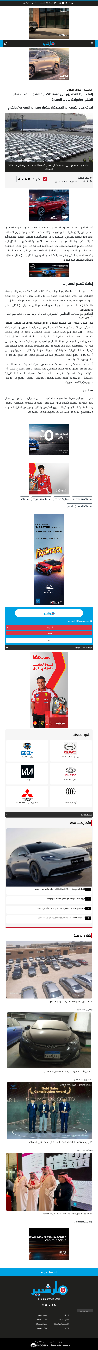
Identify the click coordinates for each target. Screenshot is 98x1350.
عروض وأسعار (42, 1315)
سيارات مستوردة (42, 499)
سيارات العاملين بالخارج (79, 506)
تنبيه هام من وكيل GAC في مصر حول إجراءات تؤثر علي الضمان (61, 908)
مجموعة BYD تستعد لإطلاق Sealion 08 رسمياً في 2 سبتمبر (61, 917)
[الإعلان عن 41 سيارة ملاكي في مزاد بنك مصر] (49, 970)
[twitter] (66, 3)
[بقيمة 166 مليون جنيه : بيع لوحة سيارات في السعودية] (49, 1182)
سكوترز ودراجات (41, 1324)
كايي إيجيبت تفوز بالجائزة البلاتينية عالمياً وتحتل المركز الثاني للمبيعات (60, 1142)
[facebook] (69, 3)
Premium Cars (42, 1319)
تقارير (67, 1328)
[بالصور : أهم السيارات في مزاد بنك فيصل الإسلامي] (49, 1040)
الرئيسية (88, 90)
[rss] (72, 3)
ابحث (49, 640)
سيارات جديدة (62, 499)
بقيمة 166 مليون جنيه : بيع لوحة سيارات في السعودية (67, 1214)
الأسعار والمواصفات (61, 1324)
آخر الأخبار (65, 1315)
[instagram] (60, 3)
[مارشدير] (48, 43)
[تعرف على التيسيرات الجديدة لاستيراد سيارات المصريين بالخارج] (26, 179)
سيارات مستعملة (82, 499)
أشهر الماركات (81, 735)
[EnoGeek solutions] (39, 1345)
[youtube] (63, 3)
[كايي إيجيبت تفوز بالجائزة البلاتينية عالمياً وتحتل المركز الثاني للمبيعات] (49, 1110)
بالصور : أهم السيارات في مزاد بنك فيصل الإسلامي (67, 1071)
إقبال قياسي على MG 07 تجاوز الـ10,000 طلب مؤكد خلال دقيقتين (59, 889)
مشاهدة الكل (86, 815)
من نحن (61, 1342)
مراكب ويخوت (42, 1328)
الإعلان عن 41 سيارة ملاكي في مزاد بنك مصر (71, 1002)
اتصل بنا (52, 1342)
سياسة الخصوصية (40, 1342)
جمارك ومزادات (74, 90)
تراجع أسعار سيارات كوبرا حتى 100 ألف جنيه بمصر (66, 898)
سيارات (25, 499)
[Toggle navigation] (92, 43)
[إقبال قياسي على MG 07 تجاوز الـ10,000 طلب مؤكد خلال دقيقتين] (49, 857)
